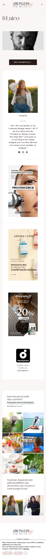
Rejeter (18, 553)
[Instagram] (23, 152)
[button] (3, 4)
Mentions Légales (23, 539)
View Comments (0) (22, 62)
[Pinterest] (26, 152)
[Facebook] (19, 152)
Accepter (7, 553)
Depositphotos (23, 370)
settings (26, 549)
